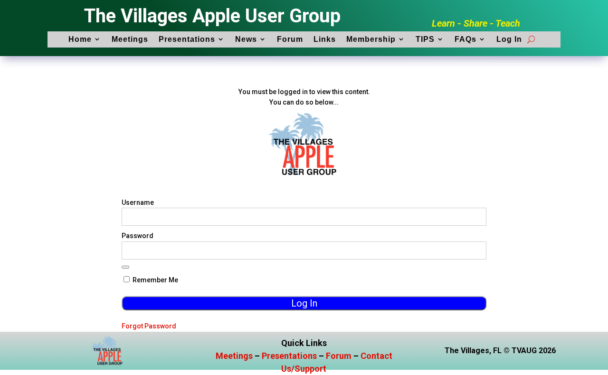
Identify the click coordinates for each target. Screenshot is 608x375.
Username (138, 202)
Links (325, 39)
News (246, 39)
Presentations (187, 39)
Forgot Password (149, 326)
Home (80, 39)
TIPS (425, 39)
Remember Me (154, 280)
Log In (509, 39)
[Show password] (125, 267)
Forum (290, 39)
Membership (371, 39)
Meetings (130, 39)
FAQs (465, 39)
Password (137, 236)
